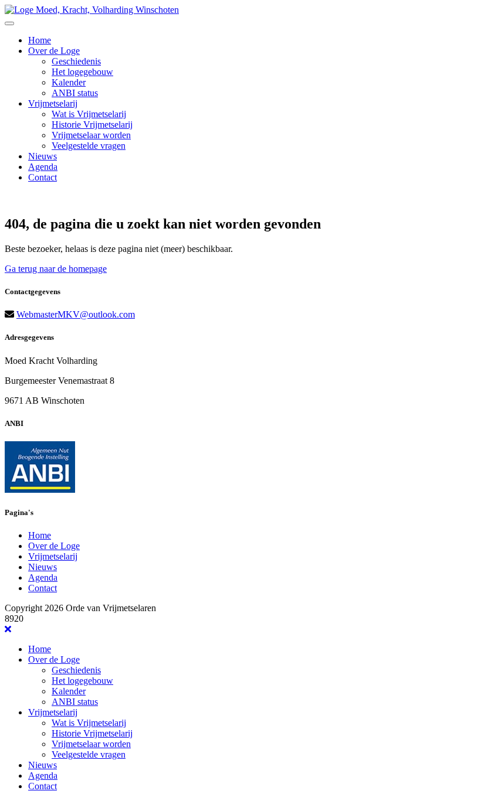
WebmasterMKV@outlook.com (75, 314)
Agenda (42, 167)
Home (39, 40)
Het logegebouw (82, 72)
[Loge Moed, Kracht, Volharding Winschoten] (92, 10)
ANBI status (75, 93)
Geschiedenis (76, 61)
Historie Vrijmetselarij (92, 124)
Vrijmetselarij (52, 103)
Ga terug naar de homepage (56, 269)
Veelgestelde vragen (89, 146)
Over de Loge (54, 51)
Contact (42, 177)
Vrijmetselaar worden (91, 135)
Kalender (69, 82)
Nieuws (42, 156)
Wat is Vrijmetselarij (89, 114)
